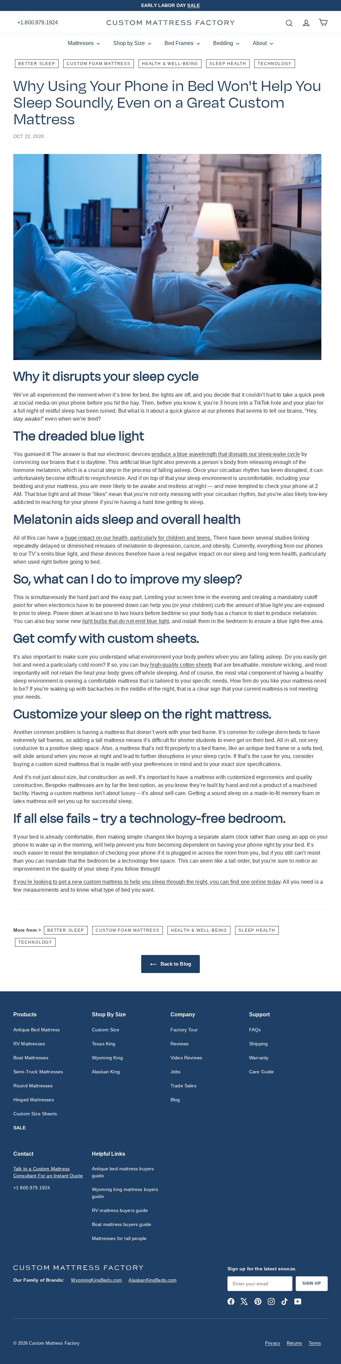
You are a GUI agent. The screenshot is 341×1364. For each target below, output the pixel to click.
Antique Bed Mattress (36, 1029)
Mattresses (81, 43)
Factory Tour (184, 1029)
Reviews (179, 1043)
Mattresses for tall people (119, 1238)
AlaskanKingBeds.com (152, 1280)
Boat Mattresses (30, 1057)
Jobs (175, 1071)
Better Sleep (36, 63)
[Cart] (323, 22)
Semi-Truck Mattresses (38, 1071)
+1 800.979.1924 (31, 1187)
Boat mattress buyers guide (121, 1224)
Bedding (223, 43)
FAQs (255, 1029)
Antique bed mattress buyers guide (123, 1172)
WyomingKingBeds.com (96, 1280)
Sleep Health (227, 63)
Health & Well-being (170, 63)
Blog (175, 1099)
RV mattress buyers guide (120, 1210)
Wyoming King (107, 1057)
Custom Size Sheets (35, 1113)
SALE (193, 5)
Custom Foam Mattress (99, 63)
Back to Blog (175, 964)
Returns (294, 1343)
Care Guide (261, 1071)
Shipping (258, 1043)
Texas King (104, 1043)
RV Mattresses (29, 1043)
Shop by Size (129, 43)
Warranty (258, 1057)
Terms (315, 1343)
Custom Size (105, 1029)
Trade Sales (183, 1085)
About (260, 43)
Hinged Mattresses (33, 1099)
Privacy (272, 1343)
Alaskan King (106, 1071)
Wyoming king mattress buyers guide (125, 1193)
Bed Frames (180, 43)
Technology (275, 63)
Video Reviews (186, 1057)
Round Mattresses (33, 1085)
